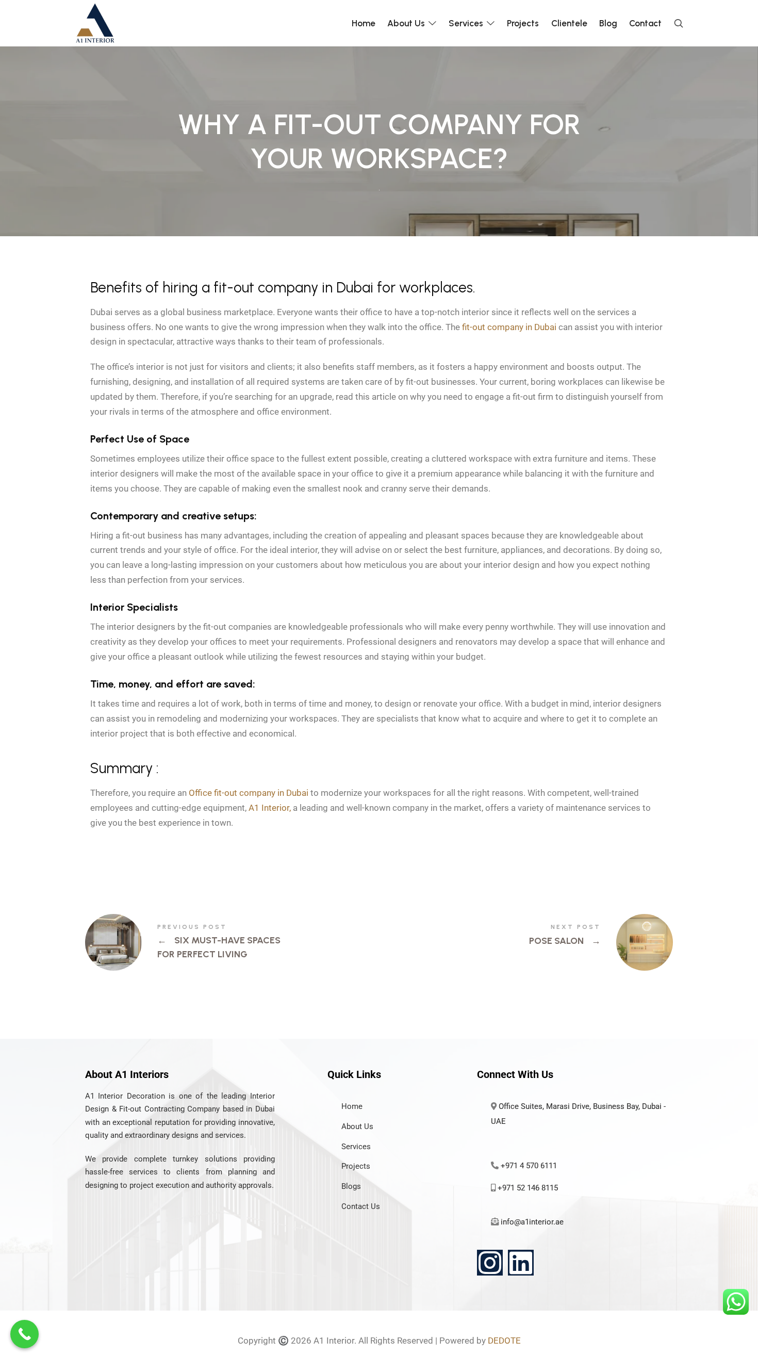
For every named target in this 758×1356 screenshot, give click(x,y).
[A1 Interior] (95, 23)
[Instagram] (490, 1263)
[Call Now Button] (24, 1334)
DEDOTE (504, 1340)
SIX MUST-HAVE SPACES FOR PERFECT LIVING (232, 942)
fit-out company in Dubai (509, 327)
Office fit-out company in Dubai (248, 793)
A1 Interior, (270, 808)
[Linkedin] (521, 1263)
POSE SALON (526, 942)
